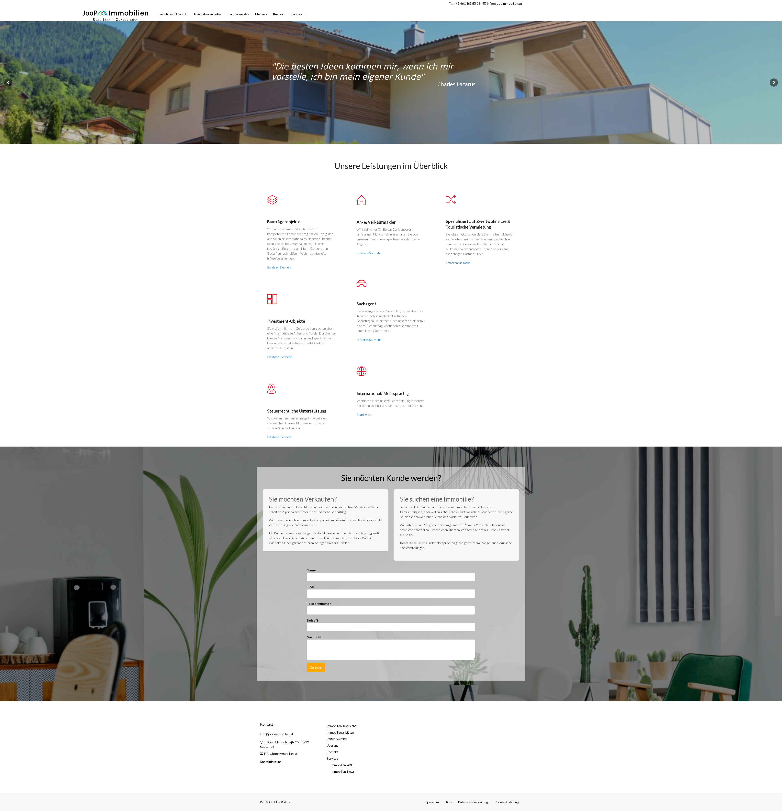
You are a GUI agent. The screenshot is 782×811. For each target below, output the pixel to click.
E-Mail (311, 587)
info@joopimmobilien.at (280, 753)
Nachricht (314, 637)
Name (311, 570)
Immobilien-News (343, 771)
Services (296, 14)
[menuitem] (773, 14)
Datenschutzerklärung (473, 802)
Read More (364, 414)
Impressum (431, 802)
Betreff (312, 620)
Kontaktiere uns (270, 762)
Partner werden (238, 14)
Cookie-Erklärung (506, 802)
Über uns (261, 14)
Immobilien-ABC (342, 765)
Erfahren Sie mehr (279, 267)
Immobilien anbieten (208, 14)
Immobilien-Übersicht (173, 14)
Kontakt (279, 14)
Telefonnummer (319, 603)
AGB (448, 802)
